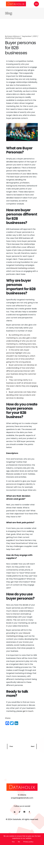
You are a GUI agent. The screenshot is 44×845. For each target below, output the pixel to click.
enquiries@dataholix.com (22, 798)
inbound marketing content (22, 268)
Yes (13, 842)
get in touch (28, 711)
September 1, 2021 (29, 36)
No (19, 842)
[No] (41, 839)
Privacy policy (28, 842)
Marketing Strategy (13, 38)
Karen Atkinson (13, 36)
